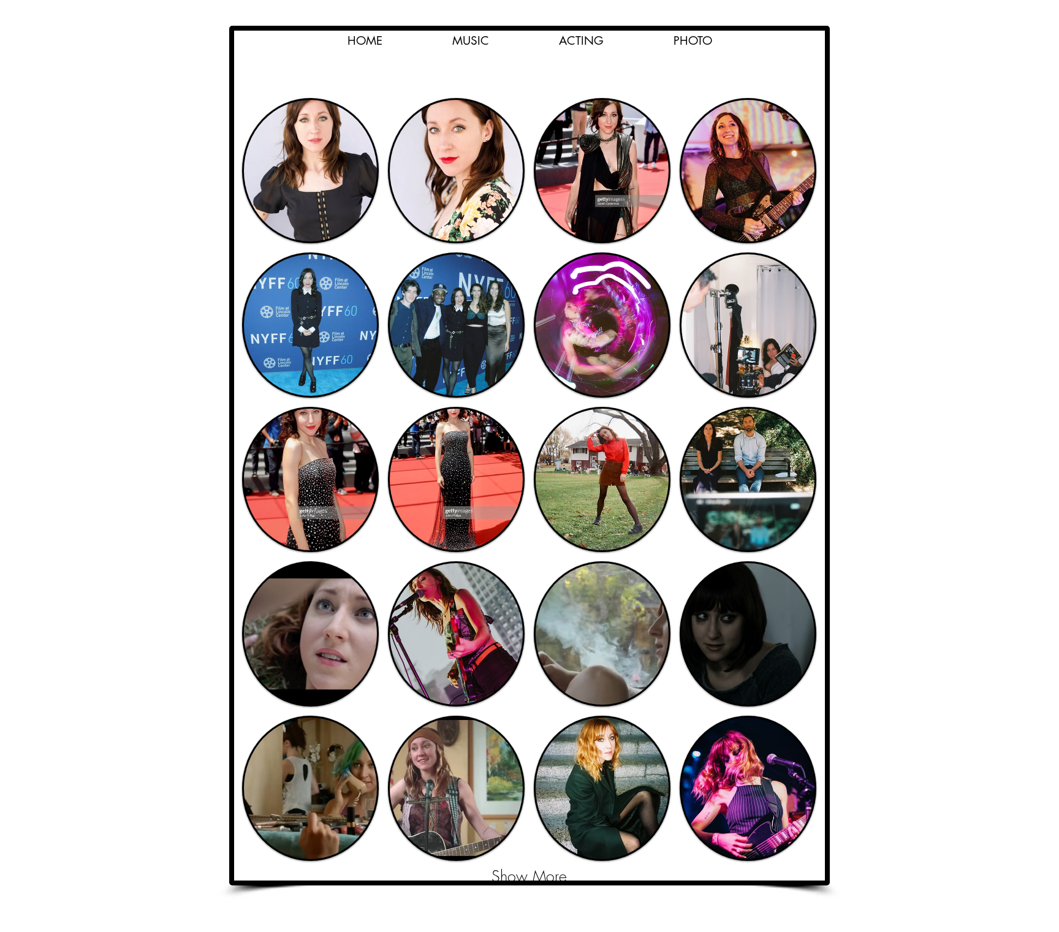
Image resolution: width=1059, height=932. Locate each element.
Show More (529, 876)
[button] (581, 41)
